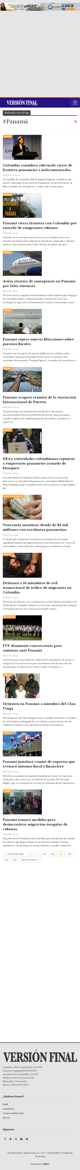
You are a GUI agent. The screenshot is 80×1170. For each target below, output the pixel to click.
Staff (5, 1104)
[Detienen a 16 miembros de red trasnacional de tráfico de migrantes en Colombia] (22, 565)
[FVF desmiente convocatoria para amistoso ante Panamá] (22, 627)
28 (69, 854)
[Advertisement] (40, 52)
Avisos (6, 1117)
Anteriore (15, 854)
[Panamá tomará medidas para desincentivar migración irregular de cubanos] (22, 802)
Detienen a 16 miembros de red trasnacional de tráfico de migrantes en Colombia (37, 587)
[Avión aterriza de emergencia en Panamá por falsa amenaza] (22, 263)
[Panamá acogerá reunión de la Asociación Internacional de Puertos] (22, 379)
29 (6, 860)
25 (44, 854)
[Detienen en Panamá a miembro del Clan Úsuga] (22, 685)
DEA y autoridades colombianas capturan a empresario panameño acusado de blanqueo (39, 463)
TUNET (46, 1164)
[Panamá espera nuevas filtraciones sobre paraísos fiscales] (22, 321)
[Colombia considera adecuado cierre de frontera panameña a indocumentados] (22, 147)
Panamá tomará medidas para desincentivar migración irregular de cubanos (35, 824)
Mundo (7, 136)
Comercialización (13, 1113)
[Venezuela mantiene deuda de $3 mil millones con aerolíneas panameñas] (22, 507)
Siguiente (30, 860)
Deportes (9, 617)
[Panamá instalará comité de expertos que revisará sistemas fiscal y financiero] (22, 743)
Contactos (8, 1108)
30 (14, 860)
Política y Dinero (13, 496)
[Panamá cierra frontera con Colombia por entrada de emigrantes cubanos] (22, 205)
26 (53, 854)
